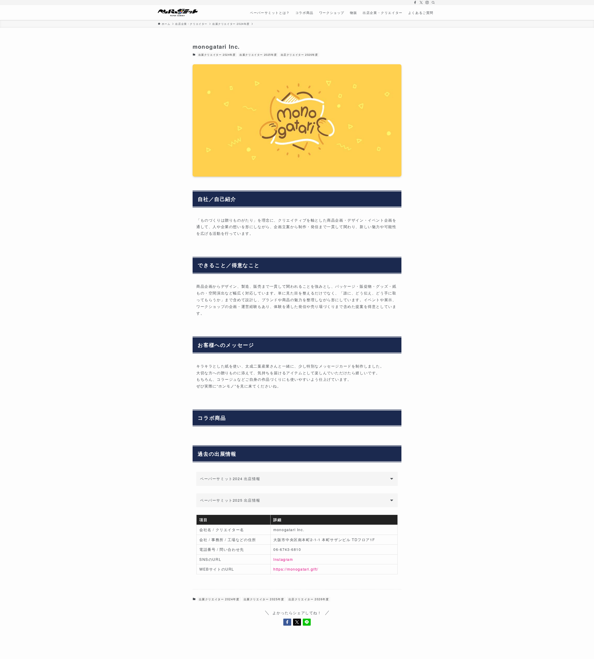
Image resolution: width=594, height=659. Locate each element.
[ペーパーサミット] (178, 12)
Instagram (283, 559)
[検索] (433, 2)
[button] (287, 622)
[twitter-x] (421, 2)
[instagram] (427, 2)
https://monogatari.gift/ (295, 569)
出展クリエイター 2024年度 (217, 54)
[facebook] (415, 2)
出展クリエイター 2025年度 (258, 54)
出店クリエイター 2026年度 (299, 54)
